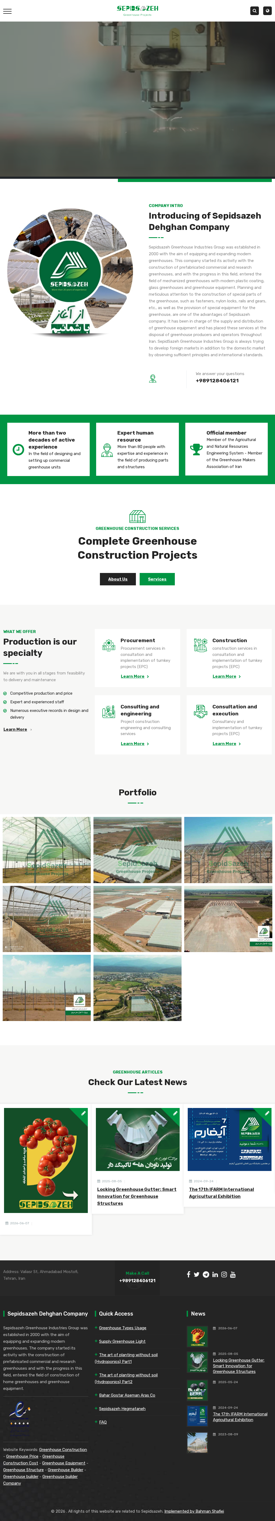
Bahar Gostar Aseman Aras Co (127, 1395)
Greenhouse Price (22, 1456)
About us (118, 579)
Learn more (15, 729)
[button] (267, 10)
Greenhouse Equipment (63, 1463)
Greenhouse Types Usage (122, 1328)
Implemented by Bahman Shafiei (194, 1511)
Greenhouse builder (20, 1476)
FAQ (103, 1422)
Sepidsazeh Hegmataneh (122, 1408)
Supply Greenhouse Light (122, 1341)
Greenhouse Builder (65, 1469)
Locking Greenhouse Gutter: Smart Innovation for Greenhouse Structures (136, 1196)
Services (157, 579)
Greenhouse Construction (63, 1449)
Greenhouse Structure (23, 1469)
